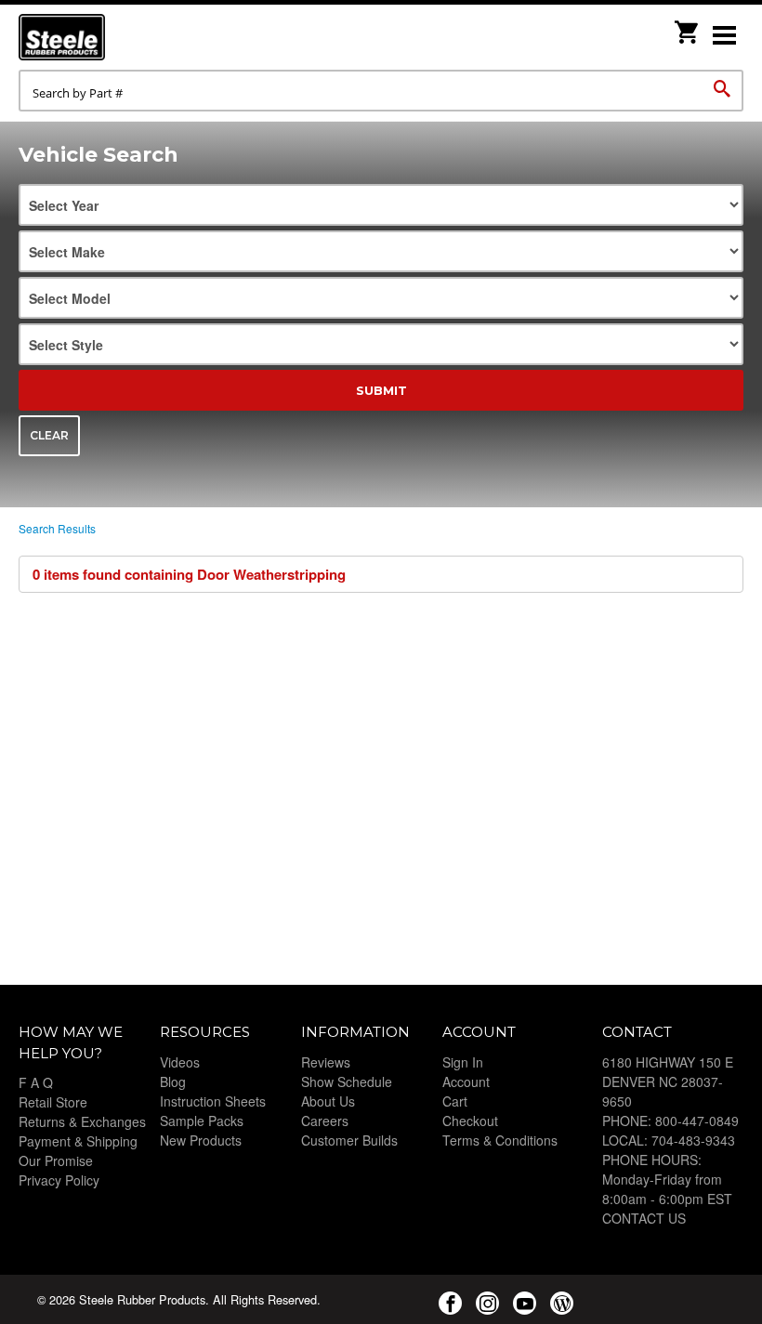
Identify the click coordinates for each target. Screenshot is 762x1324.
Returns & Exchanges (82, 1121)
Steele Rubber (111, 37)
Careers (324, 1120)
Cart (454, 1101)
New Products (201, 1140)
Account (466, 1081)
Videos (180, 1062)
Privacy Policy (59, 1180)
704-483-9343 (693, 1140)
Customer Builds (349, 1140)
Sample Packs (201, 1120)
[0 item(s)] (688, 26)
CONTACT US (644, 1218)
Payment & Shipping (78, 1141)
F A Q (36, 1082)
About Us (328, 1101)
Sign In (462, 1062)
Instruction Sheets (213, 1101)
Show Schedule (346, 1081)
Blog (173, 1081)
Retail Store (53, 1102)
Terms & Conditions (500, 1140)
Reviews (325, 1062)
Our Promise (56, 1160)
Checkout (470, 1120)
